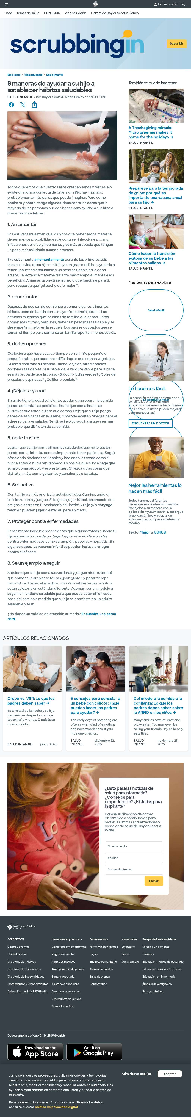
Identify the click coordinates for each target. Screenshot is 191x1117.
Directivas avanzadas (65, 991)
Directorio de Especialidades (25, 976)
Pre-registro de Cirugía (66, 998)
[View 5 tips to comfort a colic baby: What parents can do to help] (95, 669)
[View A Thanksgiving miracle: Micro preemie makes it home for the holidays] (156, 106)
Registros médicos (63, 961)
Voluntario (128, 946)
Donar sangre (130, 961)
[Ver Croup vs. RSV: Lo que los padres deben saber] (32, 669)
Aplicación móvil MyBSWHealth (27, 991)
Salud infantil (54, 74)
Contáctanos (98, 984)
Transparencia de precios (68, 969)
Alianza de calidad (101, 969)
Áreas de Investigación (157, 984)
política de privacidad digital (56, 1107)
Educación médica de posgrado (163, 961)
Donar (125, 954)
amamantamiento (49, 259)
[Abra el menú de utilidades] (6, 4)
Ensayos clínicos (152, 991)
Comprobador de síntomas (69, 946)
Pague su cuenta (63, 954)
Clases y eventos (18, 946)
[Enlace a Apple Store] (35, 1051)
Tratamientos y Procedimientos (27, 984)
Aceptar (170, 1074)
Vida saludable (33, 74)
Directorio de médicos (21, 961)
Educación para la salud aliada (162, 969)
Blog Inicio (14, 74)
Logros (94, 954)
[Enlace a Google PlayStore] (94, 1051)
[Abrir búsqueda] (184, 4)
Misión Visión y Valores (104, 946)
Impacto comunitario (103, 961)
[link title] (95, 4)
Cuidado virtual (17, 954)
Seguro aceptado (63, 976)
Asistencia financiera (65, 984)
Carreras (148, 954)
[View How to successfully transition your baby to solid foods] (156, 231)
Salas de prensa (100, 976)
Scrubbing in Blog (63, 1006)
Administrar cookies (136, 1074)
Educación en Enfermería (158, 976)
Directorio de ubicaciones (24, 969)
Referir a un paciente (156, 946)
